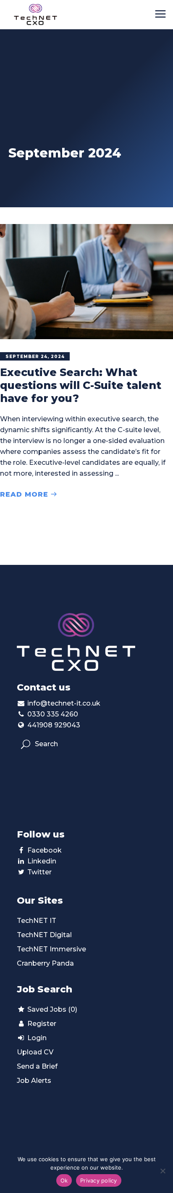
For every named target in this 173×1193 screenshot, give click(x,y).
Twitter (39, 872)
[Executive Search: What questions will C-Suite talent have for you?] (86, 281)
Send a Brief (37, 1066)
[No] (162, 1171)
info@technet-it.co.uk (63, 703)
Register (41, 1024)
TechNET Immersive (51, 949)
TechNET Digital (44, 935)
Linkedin (41, 861)
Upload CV (35, 1052)
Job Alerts (34, 1081)
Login (36, 1038)
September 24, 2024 (35, 356)
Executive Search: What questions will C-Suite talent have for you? (80, 385)
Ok (64, 1180)
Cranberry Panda (45, 963)
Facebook (44, 850)
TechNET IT (36, 921)
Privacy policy (98, 1180)
